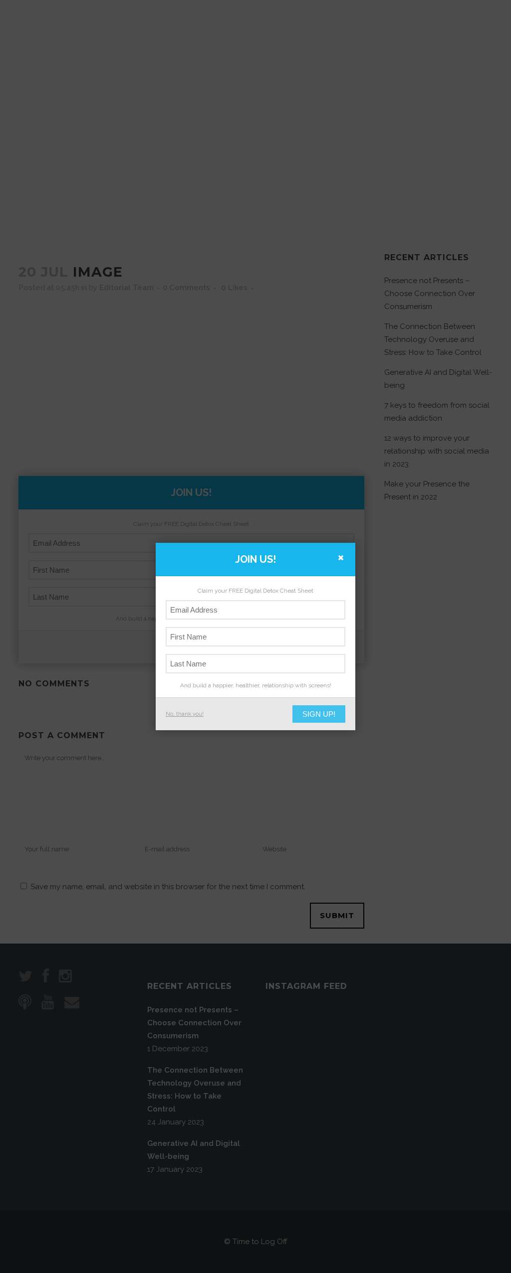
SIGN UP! (318, 714)
